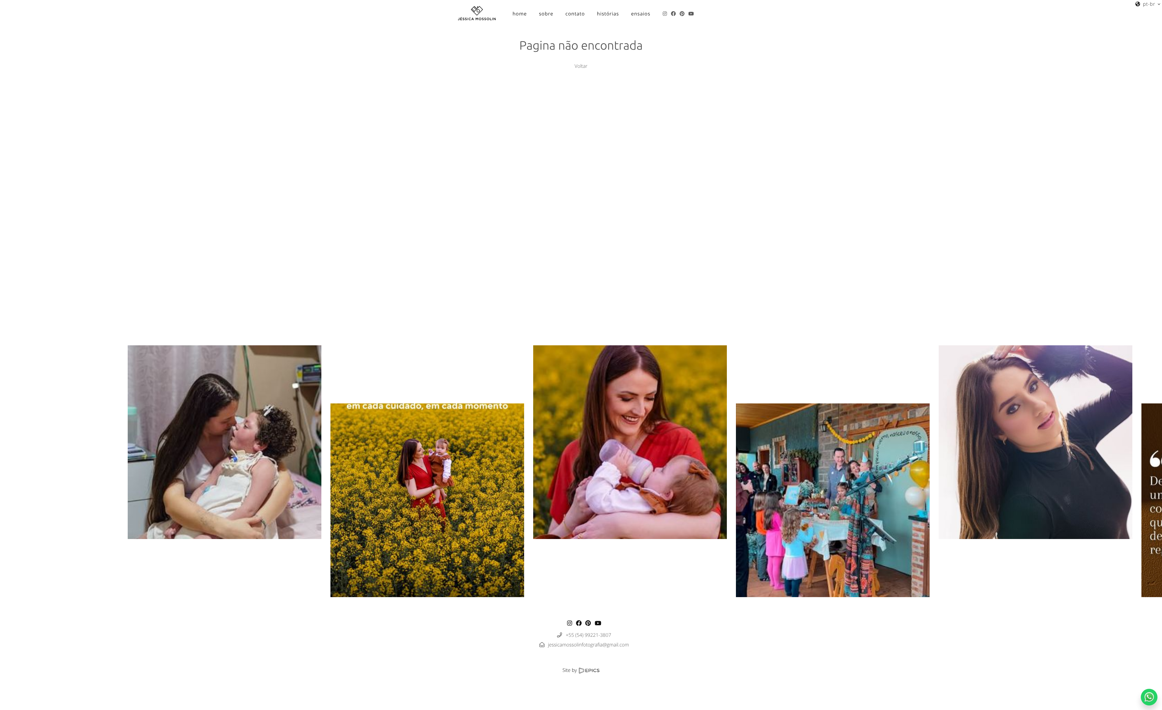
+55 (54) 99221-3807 (588, 635)
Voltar (581, 66)
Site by (570, 670)
